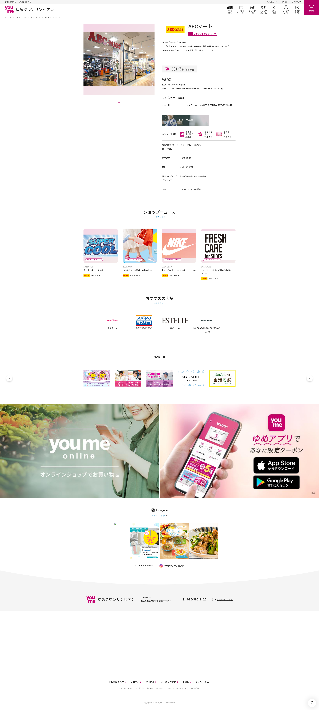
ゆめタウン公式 (158, 516)
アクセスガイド (272, 2)
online (311, 7)
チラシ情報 (230, 9)
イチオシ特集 (274, 9)
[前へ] (9, 378)
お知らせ (284, 2)
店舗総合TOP (9, 2)
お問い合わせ (195, 688)
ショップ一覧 (252, 9)
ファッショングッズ (42, 17)
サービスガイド (286, 9)
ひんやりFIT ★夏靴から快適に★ (137, 270)
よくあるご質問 (168, 682)
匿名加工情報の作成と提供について (151, 688)
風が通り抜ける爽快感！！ (94, 270)
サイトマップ (296, 2)
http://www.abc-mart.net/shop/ (193, 176)
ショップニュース (263, 9)
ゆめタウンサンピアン (12, 17)
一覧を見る (159, 217)
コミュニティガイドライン (177, 688)
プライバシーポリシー (126, 688)
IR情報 (186, 682)
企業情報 (134, 682)
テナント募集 (202, 682)
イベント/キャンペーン (241, 9)
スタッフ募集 (185, 120)
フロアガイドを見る (192, 189)
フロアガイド (297, 9)
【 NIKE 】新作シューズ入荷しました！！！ (179, 270)
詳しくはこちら (194, 145)
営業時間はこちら (225, 599)
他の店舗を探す (23, 2)
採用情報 (150, 682)
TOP (312, 703)
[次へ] (310, 378)
